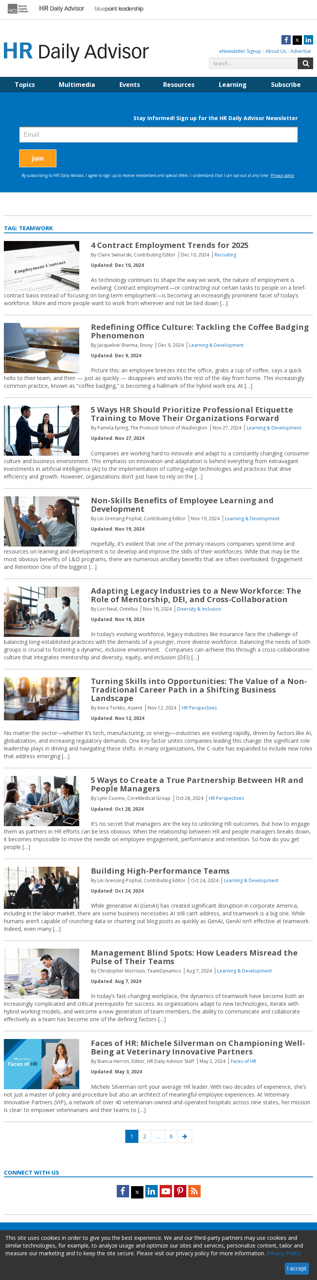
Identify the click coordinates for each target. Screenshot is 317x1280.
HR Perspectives (199, 708)
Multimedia (77, 84)
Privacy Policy (284, 1253)
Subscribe (286, 84)
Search (305, 63)
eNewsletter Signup (240, 51)
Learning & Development (216, 345)
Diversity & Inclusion (199, 609)
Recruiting (225, 254)
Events (129, 84)
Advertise (300, 51)
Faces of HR (243, 1061)
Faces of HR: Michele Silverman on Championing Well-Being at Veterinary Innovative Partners (198, 1047)
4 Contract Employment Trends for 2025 (170, 245)
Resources (178, 84)
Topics (25, 84)
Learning (233, 84)
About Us (276, 51)
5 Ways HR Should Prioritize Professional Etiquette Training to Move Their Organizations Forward (192, 413)
